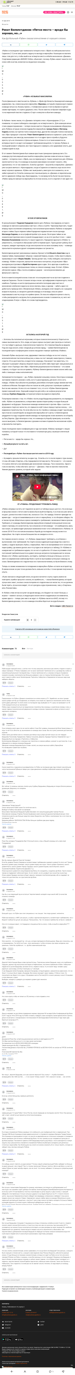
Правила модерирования (10, 1291)
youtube (7, 1328)
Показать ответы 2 (8, 850)
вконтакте (8, 1322)
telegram (7, 1325)
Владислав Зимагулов (10, 614)
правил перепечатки (21, 1363)
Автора (30, 649)
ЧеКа (8, 693)
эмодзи (10, 683)
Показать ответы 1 (8, 686)
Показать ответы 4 (8, 1154)
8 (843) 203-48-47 (31, 1312)
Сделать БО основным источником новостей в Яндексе (37, 629)
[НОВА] (53, 12)
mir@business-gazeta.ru (33, 1315)
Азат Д (8, 1068)
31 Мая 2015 (6, 21)
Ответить (20, 686)
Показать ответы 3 (8, 718)
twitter (42, 1322)
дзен (42, 1325)
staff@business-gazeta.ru (57, 1312)
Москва (13, 6)
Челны (4, 6)
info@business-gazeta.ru (9, 1315)
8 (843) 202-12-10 (7, 1312)
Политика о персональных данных (11, 1356)
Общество (5, 24)
